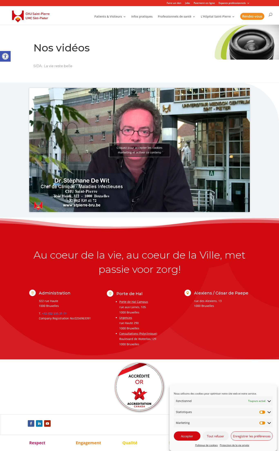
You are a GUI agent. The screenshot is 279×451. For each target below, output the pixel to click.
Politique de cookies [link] (206, 445)
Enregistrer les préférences (251, 436)
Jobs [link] (187, 3)
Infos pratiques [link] (142, 16)
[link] (5, 56)
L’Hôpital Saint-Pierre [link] (216, 16)
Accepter (187, 436)
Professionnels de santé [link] (174, 16)
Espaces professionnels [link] (232, 3)
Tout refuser (215, 436)
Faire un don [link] (174, 3)
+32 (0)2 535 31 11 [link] (54, 313)
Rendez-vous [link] (252, 16)
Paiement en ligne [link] (204, 3)
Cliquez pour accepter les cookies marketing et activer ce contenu (139, 150)
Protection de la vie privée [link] (234, 445)
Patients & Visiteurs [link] (108, 16)
